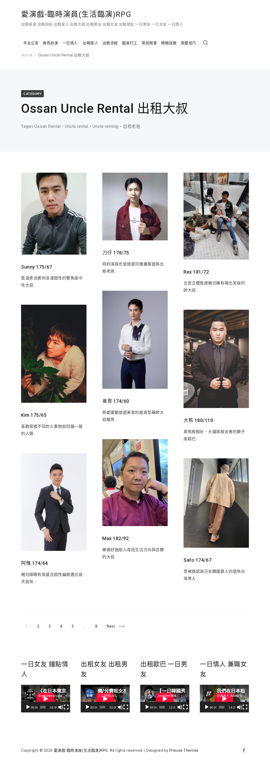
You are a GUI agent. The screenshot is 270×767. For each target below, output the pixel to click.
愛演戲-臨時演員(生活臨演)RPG (76, 14)
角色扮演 (50, 43)
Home (27, 55)
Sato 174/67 (197, 560)
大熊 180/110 (198, 420)
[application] (45, 698)
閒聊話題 (168, 43)
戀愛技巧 (188, 43)
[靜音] (60, 707)
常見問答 (149, 43)
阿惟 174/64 (34, 563)
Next (111, 626)
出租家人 (90, 43)
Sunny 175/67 (36, 267)
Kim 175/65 (34, 415)
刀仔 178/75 (115, 252)
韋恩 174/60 (115, 401)
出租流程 (110, 43)
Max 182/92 (115, 538)
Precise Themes (184, 750)
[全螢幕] (66, 707)
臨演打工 (129, 43)
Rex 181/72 (196, 272)
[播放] (28, 707)
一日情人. (70, 43)
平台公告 (30, 43)
